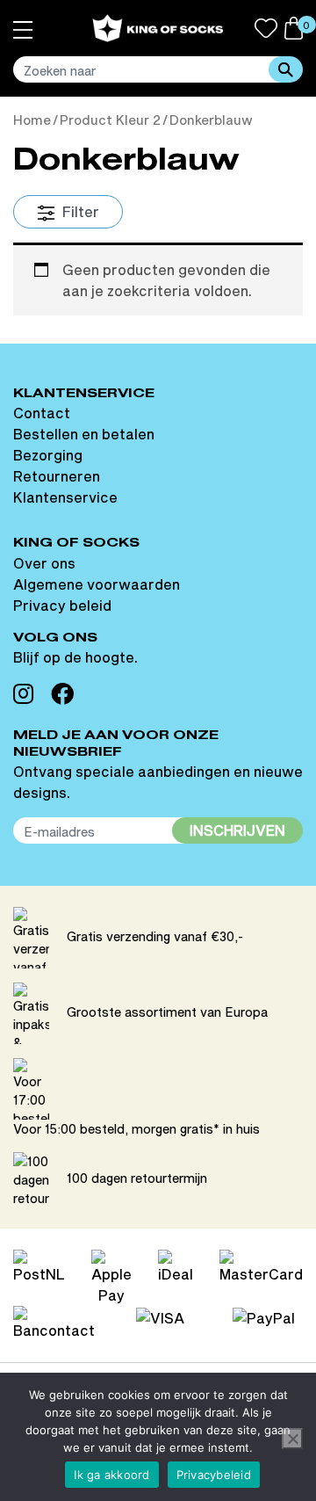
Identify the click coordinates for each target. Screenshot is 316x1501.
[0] (293, 26)
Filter (79, 211)
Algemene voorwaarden (96, 584)
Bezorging (48, 454)
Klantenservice (65, 497)
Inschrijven (237, 830)
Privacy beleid (62, 605)
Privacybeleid (213, 1475)
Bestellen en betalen (83, 433)
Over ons (44, 563)
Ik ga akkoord (111, 1475)
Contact (41, 412)
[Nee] (292, 1438)
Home (32, 119)
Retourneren (56, 476)
